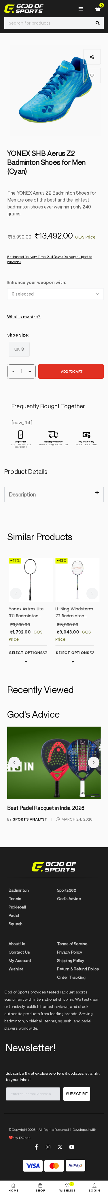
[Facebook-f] (36, 1147)
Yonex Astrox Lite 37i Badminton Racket (26, 612)
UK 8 (19, 349)
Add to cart (71, 371)
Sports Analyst (30, 819)
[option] (55, 90)
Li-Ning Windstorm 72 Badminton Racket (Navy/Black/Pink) (74, 612)
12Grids (25, 1137)
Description (22, 494)
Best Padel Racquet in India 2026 (45, 808)
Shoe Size (17, 335)
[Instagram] (48, 1147)
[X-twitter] (60, 1147)
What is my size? (24, 316)
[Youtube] (72, 1147)
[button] (92, 75)
